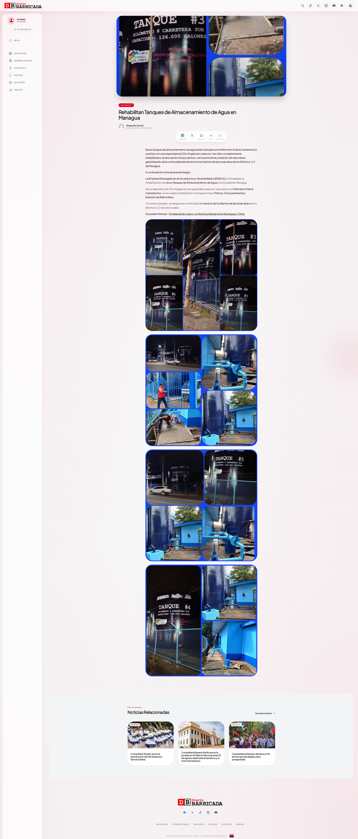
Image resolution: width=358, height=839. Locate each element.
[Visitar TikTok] (310, 5)
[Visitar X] (318, 5)
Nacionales (20, 53)
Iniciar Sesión (24, 29)
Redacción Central (134, 125)
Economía (19, 82)
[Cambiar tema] (351, 5)
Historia (18, 75)
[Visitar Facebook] (342, 5)
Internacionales (23, 61)
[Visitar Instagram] (326, 5)
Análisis (18, 90)
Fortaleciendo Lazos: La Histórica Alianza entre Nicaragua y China (206, 213)
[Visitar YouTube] (334, 5)
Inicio (17, 40)
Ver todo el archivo (263, 713)
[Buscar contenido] (302, 5)
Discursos (20, 68)
